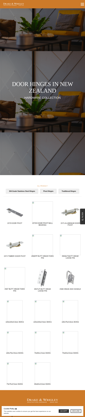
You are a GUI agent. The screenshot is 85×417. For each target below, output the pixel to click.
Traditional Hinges (69, 191)
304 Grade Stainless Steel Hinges (22, 191)
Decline (76, 411)
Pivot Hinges (48, 191)
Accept (63, 411)
